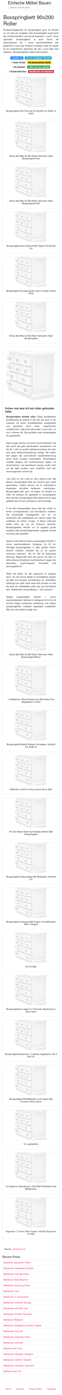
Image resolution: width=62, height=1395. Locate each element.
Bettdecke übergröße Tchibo (17, 1262)
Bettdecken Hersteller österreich (19, 1365)
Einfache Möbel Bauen (29, 2)
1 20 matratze (19, 67)
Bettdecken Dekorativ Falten (17, 1336)
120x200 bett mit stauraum (41, 71)
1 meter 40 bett (18, 62)
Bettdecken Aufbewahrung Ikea (18, 1268)
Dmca (8, 1388)
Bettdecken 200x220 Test (16, 1308)
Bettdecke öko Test (13, 1348)
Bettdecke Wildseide (13, 1319)
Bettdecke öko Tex (12, 1371)
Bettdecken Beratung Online (17, 1285)
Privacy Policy (35, 1388)
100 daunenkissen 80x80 (39, 62)
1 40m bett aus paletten (38, 67)
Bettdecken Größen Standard (18, 1313)
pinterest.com (19, 1248)
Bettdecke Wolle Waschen (16, 1279)
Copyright (51, 1388)
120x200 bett (17, 57)
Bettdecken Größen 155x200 (17, 1359)
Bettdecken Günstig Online (16, 1273)
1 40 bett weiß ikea (17, 71)
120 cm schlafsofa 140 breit (38, 57)
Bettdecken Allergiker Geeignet (18, 1354)
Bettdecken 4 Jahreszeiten (16, 1296)
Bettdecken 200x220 (13, 1342)
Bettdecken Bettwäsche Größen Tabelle (22, 1325)
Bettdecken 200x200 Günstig (17, 1302)
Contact (20, 1388)
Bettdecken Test (11, 1291)
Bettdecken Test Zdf (13, 1331)
